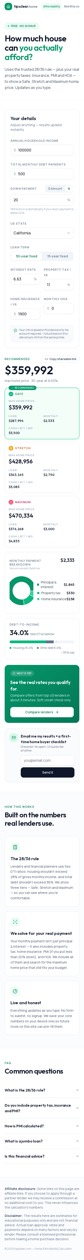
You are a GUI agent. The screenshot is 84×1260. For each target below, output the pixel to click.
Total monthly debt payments (38, 164)
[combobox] (42, 233)
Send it (47, 772)
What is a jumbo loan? (24, 1141)
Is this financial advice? (25, 1156)
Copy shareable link (62, 359)
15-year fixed (57, 256)
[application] (21, 590)
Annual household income (34, 141)
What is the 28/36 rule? (25, 1090)
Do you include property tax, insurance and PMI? (38, 1108)
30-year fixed (26, 256)
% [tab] (69, 189)
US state (18, 224)
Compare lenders (39, 712)
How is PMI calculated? (24, 1126)
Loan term (19, 247)
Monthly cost (72, 6)
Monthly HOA (56, 299)
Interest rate (23, 270)
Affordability (51, 6)
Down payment (23, 189)
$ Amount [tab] (55, 189)
